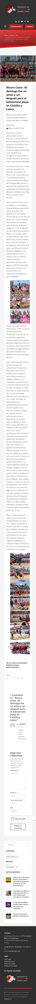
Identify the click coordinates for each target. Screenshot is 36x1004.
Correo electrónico (16, 800)
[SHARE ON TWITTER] (7, 678)
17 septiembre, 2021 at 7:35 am (20, 726)
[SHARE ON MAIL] (21, 677)
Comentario (14, 770)
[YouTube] (16, 21)
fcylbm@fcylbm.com (14, 951)
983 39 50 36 (10, 947)
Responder (23, 724)
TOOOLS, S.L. (8, 999)
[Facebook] (25, 21)
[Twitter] (22, 21)
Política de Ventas (9, 961)
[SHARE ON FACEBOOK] (11, 677)
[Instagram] (19, 21)
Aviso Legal (7, 959)
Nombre (13, 793)
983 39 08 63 (18, 947)
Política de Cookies (9, 964)
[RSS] (28, 21)
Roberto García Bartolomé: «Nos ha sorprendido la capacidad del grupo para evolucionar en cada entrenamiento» (21, 881)
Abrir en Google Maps (12, 938)
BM (7, 77)
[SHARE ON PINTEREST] (18, 677)
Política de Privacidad (10, 966)
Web (11, 808)
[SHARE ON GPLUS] (14, 677)
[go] (27, 845)
